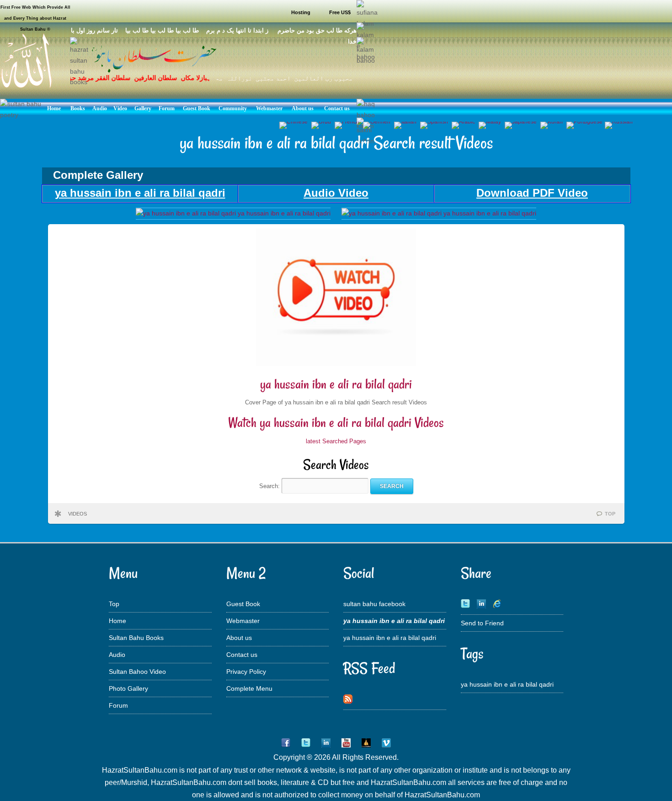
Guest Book (243, 603)
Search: (270, 486)
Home (117, 620)
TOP (610, 513)
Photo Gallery (128, 688)
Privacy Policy (246, 671)
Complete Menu (249, 688)
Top (114, 603)
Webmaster (243, 620)
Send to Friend (482, 623)
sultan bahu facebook (374, 603)
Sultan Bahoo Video (137, 671)
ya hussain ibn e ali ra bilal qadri (336, 384)
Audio (117, 654)
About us (239, 637)
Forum (118, 705)
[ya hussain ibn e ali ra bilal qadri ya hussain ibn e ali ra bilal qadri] (233, 213)
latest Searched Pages (336, 441)
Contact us (241, 654)
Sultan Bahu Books (136, 637)
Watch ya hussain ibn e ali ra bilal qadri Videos (336, 422)
